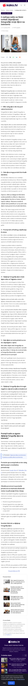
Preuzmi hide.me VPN (14, 571)
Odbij (4, 683)
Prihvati (11, 683)
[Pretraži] (21, 5)
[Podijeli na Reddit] (19, 57)
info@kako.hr (9, 634)
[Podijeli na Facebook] (7, 57)
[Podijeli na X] (10, 57)
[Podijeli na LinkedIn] (16, 57)
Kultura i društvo (9, 10)
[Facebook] (26, 1)
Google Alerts (13, 470)
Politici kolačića (21, 679)
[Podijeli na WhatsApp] (13, 57)
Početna (3, 10)
